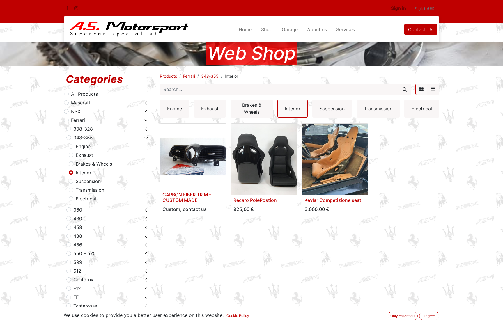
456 (77, 245)
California (84, 280)
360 (77, 210)
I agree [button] (429, 316)
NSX (75, 111)
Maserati (80, 103)
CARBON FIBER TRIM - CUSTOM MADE (186, 197)
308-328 (83, 129)
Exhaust (84, 155)
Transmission (90, 190)
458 (77, 227)
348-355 (83, 138)
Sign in (398, 8)
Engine (83, 146)
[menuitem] (245, 29)
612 (77, 271)
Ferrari (78, 120)
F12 (77, 288)
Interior (83, 172)
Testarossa (85, 306)
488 (77, 236)
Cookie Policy (237, 315)
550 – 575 (84, 253)
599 (77, 262)
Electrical (86, 199)
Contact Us (420, 29)
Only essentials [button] (402, 316)
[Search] (405, 89)
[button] (239, 187)
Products (168, 76)
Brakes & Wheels (94, 164)
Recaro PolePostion (255, 200)
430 (77, 218)
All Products (84, 94)
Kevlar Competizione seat (332, 200)
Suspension (88, 181)
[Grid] (421, 89)
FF (76, 297)
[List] (433, 89)
